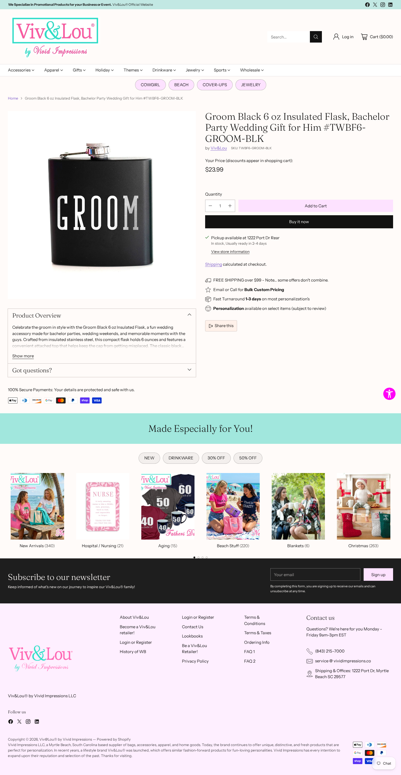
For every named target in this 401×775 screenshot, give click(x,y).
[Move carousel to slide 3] (203, 557)
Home (13, 98)
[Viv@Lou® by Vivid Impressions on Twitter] (375, 5)
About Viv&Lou (134, 617)
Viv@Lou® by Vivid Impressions (65, 739)
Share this (224, 325)
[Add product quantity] (230, 206)
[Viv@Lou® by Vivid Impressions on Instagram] (382, 5)
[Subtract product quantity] (210, 206)
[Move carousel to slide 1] (194, 557)
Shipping (213, 264)
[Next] (391, 510)
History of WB (133, 651)
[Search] (316, 37)
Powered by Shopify (114, 739)
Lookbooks (192, 636)
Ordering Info (257, 642)
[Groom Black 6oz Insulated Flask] (102, 205)
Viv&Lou (219, 148)
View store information (230, 251)
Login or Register (136, 642)
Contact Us (192, 626)
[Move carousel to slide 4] (207, 557)
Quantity (213, 194)
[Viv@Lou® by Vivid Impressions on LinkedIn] (390, 5)
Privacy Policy (195, 661)
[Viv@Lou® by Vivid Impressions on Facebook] (367, 5)
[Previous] (10, 510)
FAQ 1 (249, 651)
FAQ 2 (249, 661)
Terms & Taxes (257, 632)
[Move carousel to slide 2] (198, 557)
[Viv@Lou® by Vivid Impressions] (55, 37)
